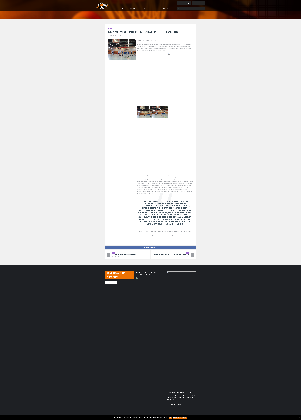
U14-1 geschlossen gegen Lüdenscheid (124, 254)
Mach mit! (111, 282)
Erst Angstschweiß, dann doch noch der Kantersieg (171, 254)
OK (170, 417)
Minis (154, 8)
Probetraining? (184, 3)
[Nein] (299, 418)
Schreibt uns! (199, 3)
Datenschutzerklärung (180, 417)
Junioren (144, 8)
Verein (164, 8)
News (123, 8)
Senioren (132, 8)
